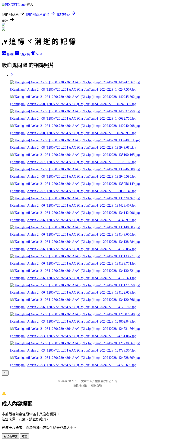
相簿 (11, 54)
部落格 (25, 54)
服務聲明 (96, 385)
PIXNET (72, 381)
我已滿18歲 (10, 436)
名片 (39, 54)
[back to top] (5, 373)
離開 (24, 436)
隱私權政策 (80, 385)
